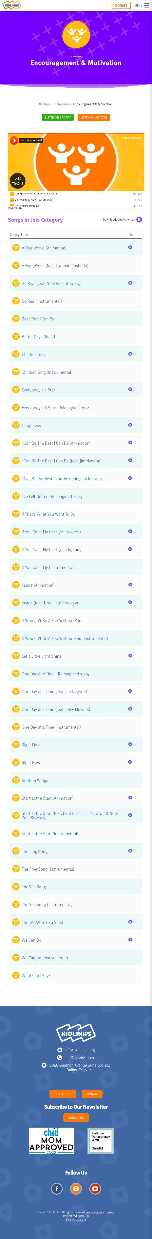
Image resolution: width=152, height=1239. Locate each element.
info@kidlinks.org (80, 1050)
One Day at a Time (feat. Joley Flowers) (56, 709)
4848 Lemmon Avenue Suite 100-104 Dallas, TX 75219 (79, 1067)
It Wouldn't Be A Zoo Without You (51, 620)
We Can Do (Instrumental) (45, 957)
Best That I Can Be (38, 319)
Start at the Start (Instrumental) (50, 833)
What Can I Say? (36, 975)
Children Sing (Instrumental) (47, 372)
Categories (62, 104)
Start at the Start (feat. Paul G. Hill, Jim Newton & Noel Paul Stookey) (70, 815)
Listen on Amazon (94, 117)
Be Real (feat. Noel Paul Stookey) (51, 283)
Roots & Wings (35, 780)
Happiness (31, 425)
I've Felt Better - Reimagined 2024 (52, 496)
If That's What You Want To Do (48, 514)
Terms (110, 1212)
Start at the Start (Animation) (48, 798)
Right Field (31, 744)
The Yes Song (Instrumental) (47, 904)
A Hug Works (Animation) (44, 248)
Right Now (31, 762)
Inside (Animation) (38, 585)
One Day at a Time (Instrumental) (51, 727)
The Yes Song (34, 886)
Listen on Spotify (58, 117)
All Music (44, 104)
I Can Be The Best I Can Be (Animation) (56, 443)
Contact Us (62, 1094)
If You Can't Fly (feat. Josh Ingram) (52, 549)
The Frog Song (35, 851)
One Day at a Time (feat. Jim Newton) (54, 691)
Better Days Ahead (38, 336)
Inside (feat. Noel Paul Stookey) (50, 602)
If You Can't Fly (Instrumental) (48, 567)
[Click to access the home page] (11, 5)
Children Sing (34, 354)
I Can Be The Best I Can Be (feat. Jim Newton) (62, 460)
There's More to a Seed (42, 922)
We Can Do (31, 940)
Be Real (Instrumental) (42, 301)
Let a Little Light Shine (42, 656)
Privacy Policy (95, 1212)
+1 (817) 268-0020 (80, 1057)
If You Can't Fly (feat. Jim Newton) (51, 531)
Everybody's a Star (38, 389)
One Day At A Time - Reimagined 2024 (55, 673)
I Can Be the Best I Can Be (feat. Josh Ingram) (62, 478)
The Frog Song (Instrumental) (48, 869)
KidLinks (76, 1034)
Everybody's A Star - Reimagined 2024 (56, 407)
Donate (121, 5)
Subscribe (76, 1117)
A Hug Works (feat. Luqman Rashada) (55, 265)
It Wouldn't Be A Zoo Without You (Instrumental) (65, 638)
